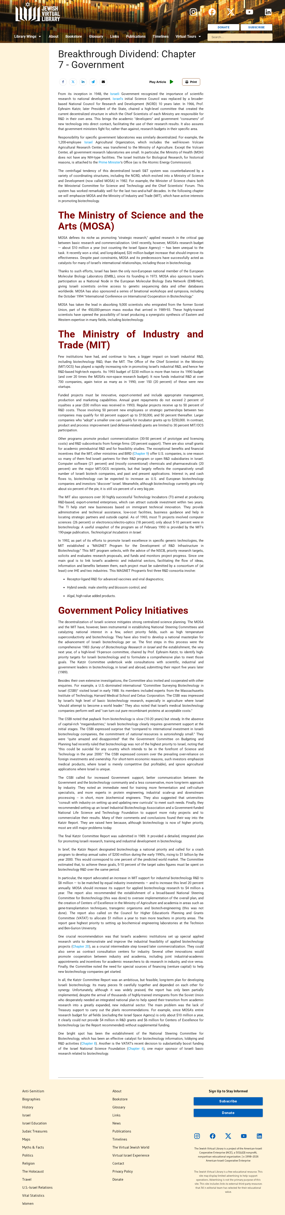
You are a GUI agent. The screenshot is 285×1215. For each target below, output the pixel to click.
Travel (26, 1179)
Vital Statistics (33, 1195)
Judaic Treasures (34, 1131)
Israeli (114, 94)
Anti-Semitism (33, 1091)
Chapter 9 (141, 454)
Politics (27, 1155)
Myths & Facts (33, 1147)
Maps (26, 1139)
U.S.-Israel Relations (37, 1187)
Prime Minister (109, 162)
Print (193, 82)
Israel (88, 142)
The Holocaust (33, 1171)
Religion (28, 1163)
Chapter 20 (81, 946)
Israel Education (34, 1123)
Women (28, 1203)
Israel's (118, 99)
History (27, 1107)
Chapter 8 (88, 1043)
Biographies (31, 1099)
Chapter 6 (135, 1049)
